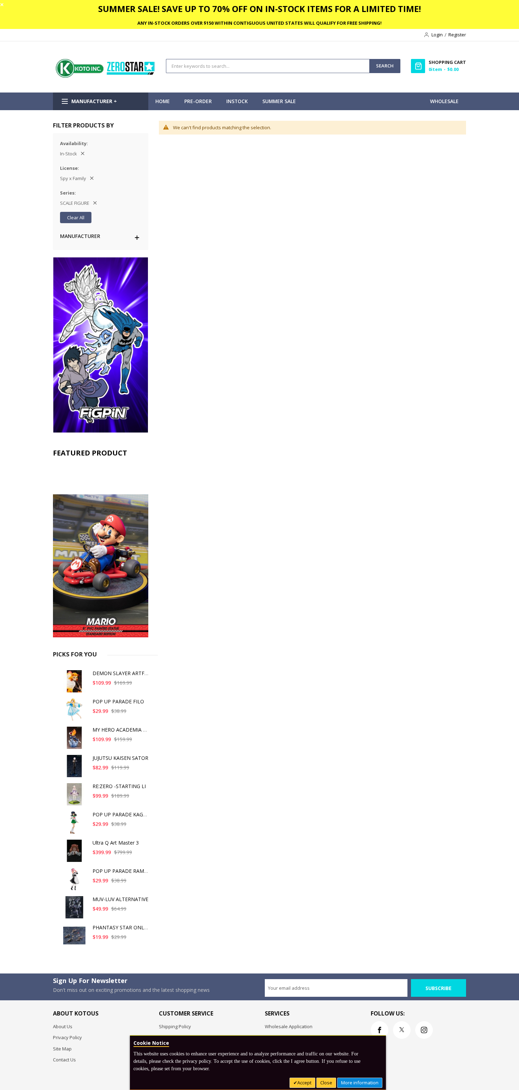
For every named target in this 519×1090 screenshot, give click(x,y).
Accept (304, 1082)
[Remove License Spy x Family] (91, 178)
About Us (62, 1026)
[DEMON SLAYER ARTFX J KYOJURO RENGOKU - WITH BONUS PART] (75, 684)
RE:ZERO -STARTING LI (119, 786)
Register (457, 34)
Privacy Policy (67, 1037)
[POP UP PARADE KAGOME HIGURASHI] (75, 825)
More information (359, 1082)
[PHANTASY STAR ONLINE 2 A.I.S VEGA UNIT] (75, 938)
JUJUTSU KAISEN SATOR (120, 758)
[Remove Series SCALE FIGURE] (95, 203)
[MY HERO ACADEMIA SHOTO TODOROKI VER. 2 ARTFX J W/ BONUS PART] (75, 740)
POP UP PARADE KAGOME (123, 814)
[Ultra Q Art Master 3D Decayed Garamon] (75, 853)
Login (437, 34)
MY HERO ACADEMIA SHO (123, 729)
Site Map (62, 1049)
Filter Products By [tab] (83, 125)
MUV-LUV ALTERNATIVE (120, 899)
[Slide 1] (100, 549)
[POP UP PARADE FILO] (75, 712)
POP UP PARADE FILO (118, 701)
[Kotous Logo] (106, 76)
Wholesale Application (288, 1026)
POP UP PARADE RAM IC (121, 871)
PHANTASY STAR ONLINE (122, 927)
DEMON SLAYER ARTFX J (121, 673)
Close (326, 1082)
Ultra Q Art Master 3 (116, 842)
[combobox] (267, 66)
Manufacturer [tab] (80, 236)
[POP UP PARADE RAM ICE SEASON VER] (75, 882)
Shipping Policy (175, 1026)
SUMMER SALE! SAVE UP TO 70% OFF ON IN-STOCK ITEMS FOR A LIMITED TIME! (259, 8)
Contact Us (64, 1059)
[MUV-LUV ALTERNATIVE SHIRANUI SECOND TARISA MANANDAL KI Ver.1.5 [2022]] (75, 910)
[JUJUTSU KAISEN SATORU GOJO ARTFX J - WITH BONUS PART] (75, 769)
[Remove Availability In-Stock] (82, 153)
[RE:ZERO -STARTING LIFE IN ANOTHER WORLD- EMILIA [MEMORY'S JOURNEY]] (75, 797)
